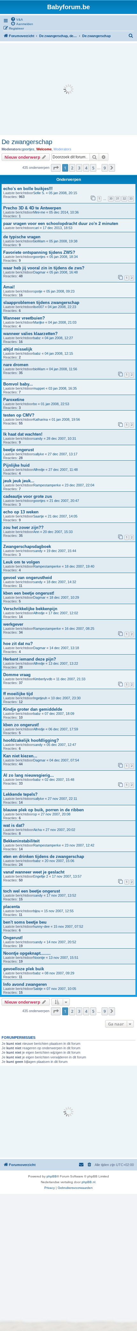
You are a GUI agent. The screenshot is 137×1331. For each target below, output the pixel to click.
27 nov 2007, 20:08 (55, 814)
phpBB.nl (88, 1182)
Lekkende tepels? (20, 794)
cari (36, 228)
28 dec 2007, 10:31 (61, 438)
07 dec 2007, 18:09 (59, 713)
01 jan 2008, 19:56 (66, 419)
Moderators (62, 149)
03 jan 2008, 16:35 (62, 388)
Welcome (44, 149)
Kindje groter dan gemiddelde (32, 709)
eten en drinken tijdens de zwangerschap (43, 856)
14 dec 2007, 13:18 (64, 648)
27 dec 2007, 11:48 (63, 469)
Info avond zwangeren (25, 984)
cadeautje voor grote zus (27, 496)
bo (35, 404)
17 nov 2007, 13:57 (67, 876)
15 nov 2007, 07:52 (68, 926)
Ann (36, 532)
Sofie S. (39, 193)
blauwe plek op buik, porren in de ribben (43, 809)
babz (37, 338)
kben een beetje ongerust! (28, 593)
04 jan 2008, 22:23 (62, 307)
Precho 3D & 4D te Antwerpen (32, 208)
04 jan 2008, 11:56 (63, 369)
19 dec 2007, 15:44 (61, 551)
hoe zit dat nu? (18, 643)
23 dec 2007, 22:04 (79, 485)
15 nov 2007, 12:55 (59, 911)
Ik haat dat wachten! (22, 434)
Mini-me (39, 212)
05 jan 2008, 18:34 (63, 257)
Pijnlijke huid (16, 465)
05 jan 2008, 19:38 (63, 241)
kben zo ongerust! (21, 724)
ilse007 (38, 307)
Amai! (9, 287)
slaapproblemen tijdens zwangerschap (41, 302)
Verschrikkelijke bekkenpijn (30, 608)
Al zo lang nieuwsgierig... (28, 775)
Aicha (37, 830)
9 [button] (105, 168)
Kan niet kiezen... (20, 756)
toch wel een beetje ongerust (31, 891)
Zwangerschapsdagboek (27, 546)
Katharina (40, 419)
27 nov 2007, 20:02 (60, 830)
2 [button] (72, 168)
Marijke (38, 322)
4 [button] (86, 168)
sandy (38, 438)
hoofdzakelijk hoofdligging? (31, 740)
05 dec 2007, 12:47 (61, 745)
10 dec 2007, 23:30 (66, 698)
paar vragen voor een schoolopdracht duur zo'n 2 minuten (60, 223)
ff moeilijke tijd (18, 693)
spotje (37, 291)
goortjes (28, 149)
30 (110, 198)
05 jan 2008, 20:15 (63, 193)
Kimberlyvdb (42, 679)
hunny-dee (41, 926)
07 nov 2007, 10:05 (61, 989)
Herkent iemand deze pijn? (29, 659)
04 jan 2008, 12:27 (59, 338)
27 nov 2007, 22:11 (62, 799)
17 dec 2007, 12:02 (63, 613)
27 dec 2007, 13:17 (62, 454)
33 (131, 198)
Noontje (39, 957)
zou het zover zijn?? (23, 527)
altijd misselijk (17, 349)
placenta (11, 906)
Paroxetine (13, 399)
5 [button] (93, 168)
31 (117, 198)
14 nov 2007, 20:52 (61, 942)
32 (124, 198)
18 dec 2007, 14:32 (61, 582)
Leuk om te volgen (21, 562)
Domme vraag (17, 674)
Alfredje (39, 469)
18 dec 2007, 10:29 (64, 597)
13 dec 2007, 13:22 (63, 663)
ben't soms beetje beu (25, 922)
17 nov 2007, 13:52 (61, 895)
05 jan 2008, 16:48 (63, 272)
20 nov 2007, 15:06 (59, 861)
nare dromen (15, 364)
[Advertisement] (68, 89)
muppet (39, 388)
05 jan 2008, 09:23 (60, 291)
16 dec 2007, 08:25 (79, 628)
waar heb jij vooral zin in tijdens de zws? (43, 268)
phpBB (52, 1176)
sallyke (38, 454)
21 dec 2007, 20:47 (64, 501)
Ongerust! (13, 937)
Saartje (38, 516)
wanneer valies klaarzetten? (30, 333)
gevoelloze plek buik (23, 968)
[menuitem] (17, 19)
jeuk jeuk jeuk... (18, 480)
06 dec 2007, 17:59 (63, 729)
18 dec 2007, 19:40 (79, 566)
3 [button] (79, 168)
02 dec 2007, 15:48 (59, 779)
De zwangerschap (27, 141)
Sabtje (38, 989)
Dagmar (39, 272)
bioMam (39, 241)
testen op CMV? (18, 415)
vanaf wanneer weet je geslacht (33, 872)
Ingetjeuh (40, 698)
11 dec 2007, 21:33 (70, 679)
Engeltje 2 (40, 876)
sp (35, 814)
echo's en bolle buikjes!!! (28, 188)
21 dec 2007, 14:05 (62, 516)
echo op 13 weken (21, 512)
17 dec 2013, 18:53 (57, 228)
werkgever (13, 624)
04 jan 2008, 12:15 (59, 353)
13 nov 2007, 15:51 (63, 957)
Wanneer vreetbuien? (24, 318)
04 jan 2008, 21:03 (62, 322)
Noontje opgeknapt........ (27, 953)
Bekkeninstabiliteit (21, 841)
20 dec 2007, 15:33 (58, 532)
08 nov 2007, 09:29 (59, 973)
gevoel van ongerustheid (27, 577)
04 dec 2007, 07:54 (64, 760)
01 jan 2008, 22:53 (55, 404)
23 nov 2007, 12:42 (79, 845)
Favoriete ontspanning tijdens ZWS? (39, 252)
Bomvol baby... (18, 384)
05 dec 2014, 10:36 (64, 212)
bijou (36, 911)
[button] (56, 168)
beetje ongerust (18, 449)
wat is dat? (14, 825)
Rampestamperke (47, 485)
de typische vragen (21, 236)
